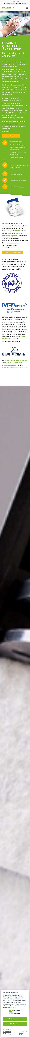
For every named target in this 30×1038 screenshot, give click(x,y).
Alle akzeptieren (15, 1024)
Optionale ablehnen (15, 1019)
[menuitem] (27, 8)
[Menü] (27, 8)
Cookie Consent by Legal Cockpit (23, 1033)
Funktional (17, 1013)
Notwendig (16, 1010)
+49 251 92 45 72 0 (22, 3)
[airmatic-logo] (12, 8)
